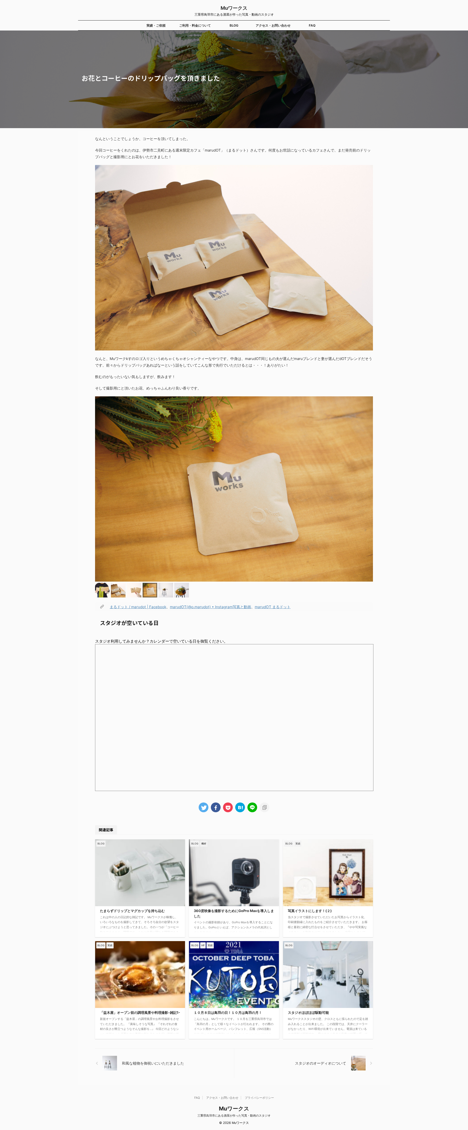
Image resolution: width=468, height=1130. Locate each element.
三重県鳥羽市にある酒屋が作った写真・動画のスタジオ (234, 1115)
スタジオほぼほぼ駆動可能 (308, 1012)
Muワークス (234, 8)
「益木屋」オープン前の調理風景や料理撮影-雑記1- (140, 1012)
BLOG (234, 25)
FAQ (312, 25)
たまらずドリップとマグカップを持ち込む (132, 911)
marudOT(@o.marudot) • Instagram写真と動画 (210, 607)
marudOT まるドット (273, 607)
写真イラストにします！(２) (310, 911)
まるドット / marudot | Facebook (138, 607)
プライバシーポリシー (259, 1097)
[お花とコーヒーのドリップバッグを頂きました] (240, 807)
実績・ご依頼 (156, 25)
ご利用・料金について (195, 25)
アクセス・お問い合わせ (273, 25)
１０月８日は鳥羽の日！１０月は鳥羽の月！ (228, 1012)
